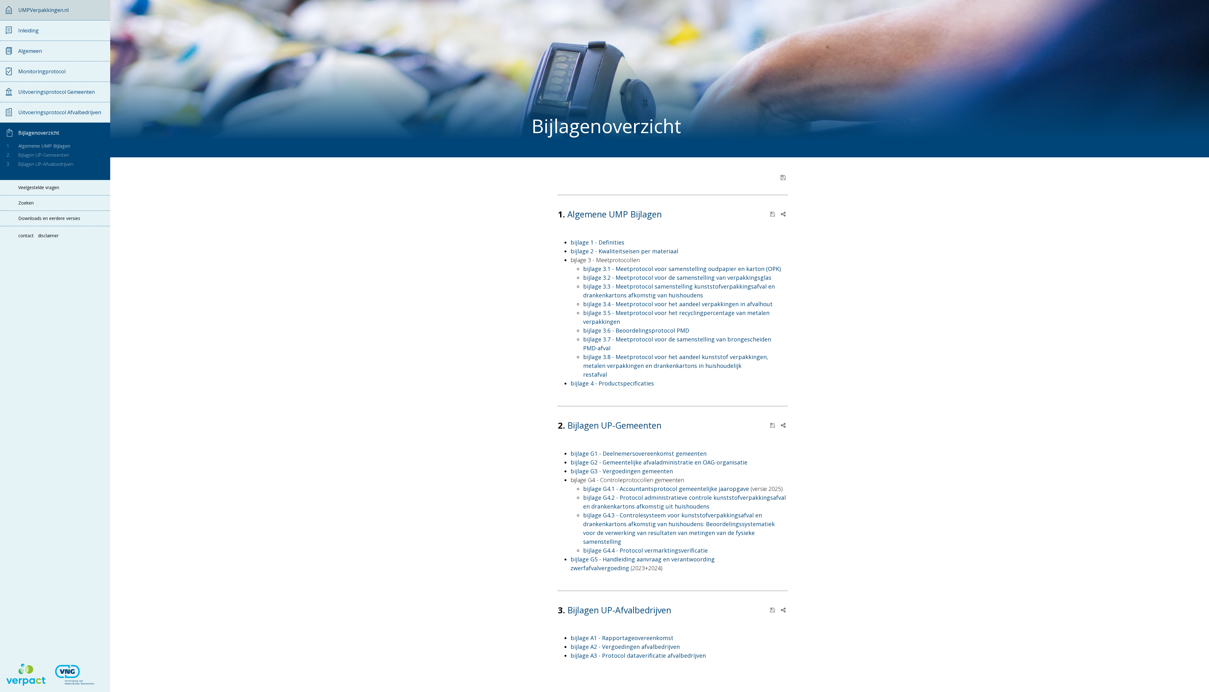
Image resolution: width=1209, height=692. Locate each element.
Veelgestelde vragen (38, 187)
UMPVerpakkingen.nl (43, 10)
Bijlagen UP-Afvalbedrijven (45, 164)
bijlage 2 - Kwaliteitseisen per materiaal (624, 251)
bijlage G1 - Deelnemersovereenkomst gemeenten (638, 453)
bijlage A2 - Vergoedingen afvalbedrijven (625, 646)
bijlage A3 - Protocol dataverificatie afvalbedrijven (638, 655)
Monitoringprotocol (41, 71)
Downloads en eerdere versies (49, 218)
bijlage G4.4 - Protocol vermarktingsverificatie (645, 550)
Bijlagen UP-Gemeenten (43, 155)
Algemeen (30, 51)
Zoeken (26, 203)
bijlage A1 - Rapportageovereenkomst (621, 638)
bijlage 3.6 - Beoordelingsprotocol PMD (636, 330)
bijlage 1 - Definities (597, 242)
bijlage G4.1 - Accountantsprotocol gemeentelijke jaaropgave (666, 488)
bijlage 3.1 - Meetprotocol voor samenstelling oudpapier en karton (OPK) (682, 269)
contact (26, 236)
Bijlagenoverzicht (38, 132)
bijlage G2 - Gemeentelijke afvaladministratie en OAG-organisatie (658, 462)
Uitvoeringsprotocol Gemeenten (56, 91)
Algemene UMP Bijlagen (44, 146)
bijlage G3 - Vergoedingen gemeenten (621, 471)
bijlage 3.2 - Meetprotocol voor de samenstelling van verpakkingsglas (677, 277)
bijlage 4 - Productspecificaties (612, 383)
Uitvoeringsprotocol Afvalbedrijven (59, 112)
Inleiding (28, 30)
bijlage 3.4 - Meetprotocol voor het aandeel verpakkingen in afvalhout (678, 304)
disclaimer (48, 236)
